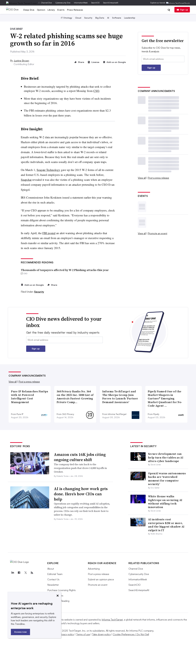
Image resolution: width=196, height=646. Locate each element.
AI (108, 17)
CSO (96, 91)
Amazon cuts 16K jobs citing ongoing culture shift (80, 457)
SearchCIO (95, 3)
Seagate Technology (48, 170)
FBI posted (48, 233)
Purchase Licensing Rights (61, 590)
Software (116, 17)
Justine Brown (21, 60)
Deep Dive (28, 9)
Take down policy (101, 634)
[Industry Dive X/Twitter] (25, 573)
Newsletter (53, 584)
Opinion (41, 9)
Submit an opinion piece (101, 579)
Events (61, 9)
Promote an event (157, 233)
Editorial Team (54, 574)
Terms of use (83, 634)
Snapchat (26, 180)
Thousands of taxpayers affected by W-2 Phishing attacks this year (65, 270)
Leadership (129, 17)
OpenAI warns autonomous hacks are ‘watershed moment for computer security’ (167, 478)
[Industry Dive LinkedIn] (12, 573)
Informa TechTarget (112, 619)
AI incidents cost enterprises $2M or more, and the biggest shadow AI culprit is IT (166, 524)
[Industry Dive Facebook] (19, 573)
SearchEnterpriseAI (110, 3)
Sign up (184, 9)
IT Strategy (66, 17)
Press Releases (75, 9)
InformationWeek (81, 3)
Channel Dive (46, 3)
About (50, 568)
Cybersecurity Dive (62, 3)
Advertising (94, 568)
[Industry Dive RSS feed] (32, 573)
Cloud (78, 17)
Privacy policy (66, 634)
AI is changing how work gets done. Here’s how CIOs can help (81, 494)
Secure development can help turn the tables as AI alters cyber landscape (165, 457)
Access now (20, 632)
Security (88, 17)
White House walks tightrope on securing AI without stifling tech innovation (165, 501)
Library (51, 9)
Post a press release (158, 177)
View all (142, 177)
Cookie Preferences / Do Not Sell (131, 634)
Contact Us (53, 579)
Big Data (99, 17)
